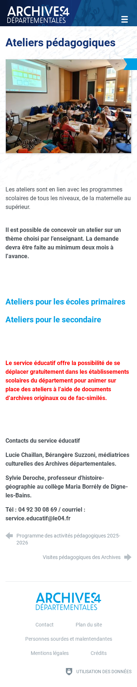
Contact (44, 625)
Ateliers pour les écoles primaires (65, 301)
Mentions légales (50, 653)
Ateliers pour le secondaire (53, 319)
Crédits (99, 653)
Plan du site (89, 625)
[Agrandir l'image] (68, 105)
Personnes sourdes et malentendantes (68, 639)
